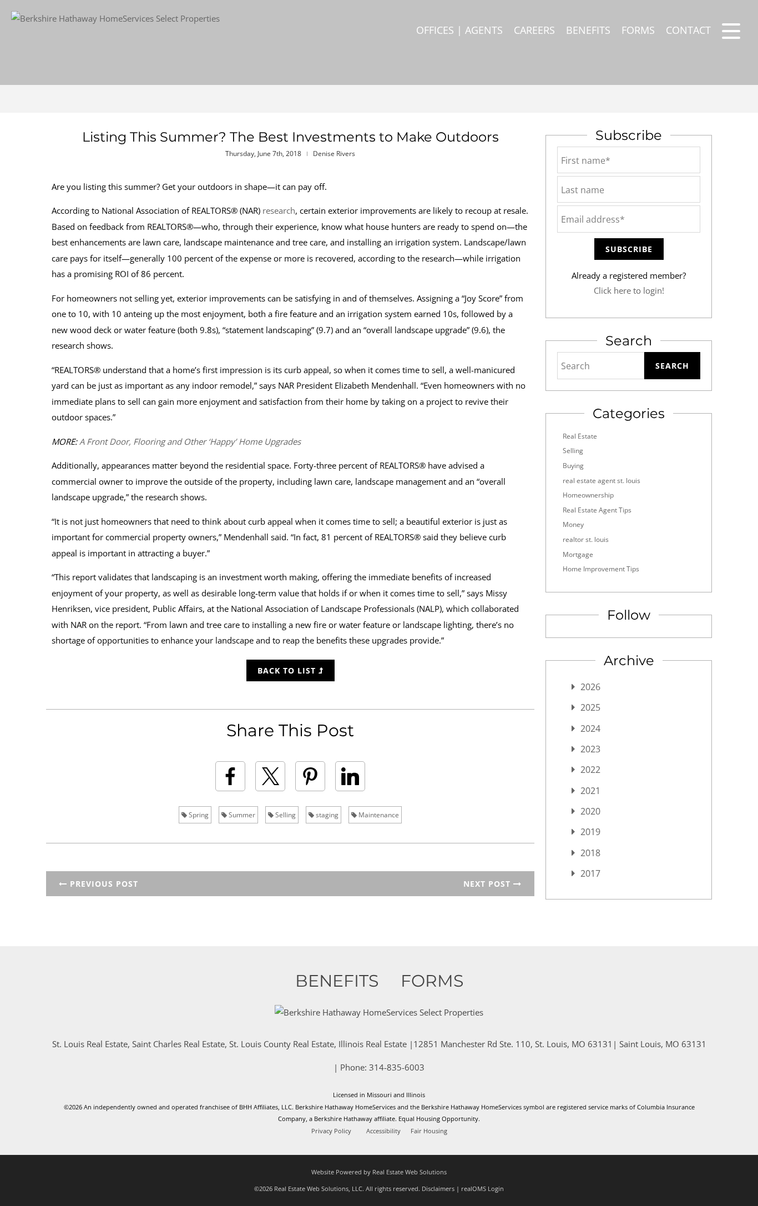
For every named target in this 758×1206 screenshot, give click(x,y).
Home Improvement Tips (601, 569)
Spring (198, 815)
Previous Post (102, 883)
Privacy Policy (331, 1131)
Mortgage (578, 554)
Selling (285, 815)
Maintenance (378, 815)
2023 (590, 749)
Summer (241, 815)
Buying (573, 465)
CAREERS (534, 30)
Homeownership (588, 495)
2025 (590, 707)
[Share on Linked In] (350, 776)
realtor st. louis (586, 539)
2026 (590, 687)
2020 (590, 811)
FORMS (638, 30)
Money (573, 524)
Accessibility (383, 1131)
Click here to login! (629, 290)
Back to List (288, 670)
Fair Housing (429, 1131)
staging (326, 815)
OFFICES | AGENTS (459, 30)
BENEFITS (588, 30)
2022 (590, 769)
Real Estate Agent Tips (597, 510)
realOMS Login (482, 1188)
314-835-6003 (397, 1067)
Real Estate (580, 436)
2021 (590, 791)
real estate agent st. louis (601, 480)
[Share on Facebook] (230, 776)
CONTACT (688, 30)
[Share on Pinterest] (310, 776)
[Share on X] (270, 776)
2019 (590, 832)
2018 (590, 853)
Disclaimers (438, 1188)
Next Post (488, 883)
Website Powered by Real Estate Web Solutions (379, 1172)
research (278, 210)
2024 (590, 728)
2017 (590, 873)
